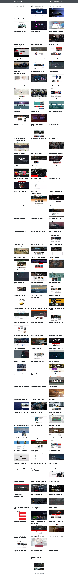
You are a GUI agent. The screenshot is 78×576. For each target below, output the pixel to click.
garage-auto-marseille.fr (35, 508)
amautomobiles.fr (54, 283)
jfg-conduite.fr (36, 374)
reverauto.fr (35, 206)
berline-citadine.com (55, 494)
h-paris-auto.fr (53, 463)
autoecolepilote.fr (37, 550)
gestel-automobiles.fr (56, 86)
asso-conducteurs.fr (55, 361)
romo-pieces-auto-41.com (20, 551)
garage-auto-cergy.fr (55, 191)
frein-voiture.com (54, 451)
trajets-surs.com (54, 482)
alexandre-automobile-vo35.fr (56, 309)
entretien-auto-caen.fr (38, 387)
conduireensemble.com (21, 425)
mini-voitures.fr (36, 494)
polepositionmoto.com (21, 387)
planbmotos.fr (19, 374)
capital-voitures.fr (20, 348)
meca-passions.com (37, 536)
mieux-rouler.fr (54, 270)
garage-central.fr (20, 31)
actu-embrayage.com (21, 335)
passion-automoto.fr (21, 323)
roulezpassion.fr (54, 124)
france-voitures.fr (20, 191)
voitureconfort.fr (54, 295)
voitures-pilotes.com (38, 438)
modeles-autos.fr (19, 86)
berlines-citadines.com (56, 59)
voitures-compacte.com (36, 192)
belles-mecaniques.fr (55, 335)
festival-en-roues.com (56, 31)
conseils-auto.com (55, 179)
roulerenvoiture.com (55, 412)
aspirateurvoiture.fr (21, 438)
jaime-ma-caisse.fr (55, 6)
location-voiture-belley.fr (37, 125)
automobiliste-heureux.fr (19, 45)
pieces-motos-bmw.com (53, 551)
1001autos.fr (35, 166)
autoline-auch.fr (36, 31)
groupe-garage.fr (19, 295)
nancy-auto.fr (18, 59)
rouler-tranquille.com (21, 399)
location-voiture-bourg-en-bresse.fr (20, 536)
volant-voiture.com (20, 361)
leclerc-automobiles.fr (38, 139)
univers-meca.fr (54, 387)
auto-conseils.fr (54, 257)
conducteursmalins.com (39, 308)
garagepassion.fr (19, 219)
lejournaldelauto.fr (37, 71)
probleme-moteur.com (56, 153)
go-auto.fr (52, 399)
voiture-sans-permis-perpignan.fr (38, 522)
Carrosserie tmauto (18, 1)
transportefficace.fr (55, 166)
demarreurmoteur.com (56, 19)
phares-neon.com (37, 6)
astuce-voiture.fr (37, 283)
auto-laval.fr (35, 270)
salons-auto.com (19, 153)
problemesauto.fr (20, 166)
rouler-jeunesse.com (38, 19)
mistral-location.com (21, 99)
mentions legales (56, 1)
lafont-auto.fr (53, 139)
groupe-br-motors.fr (38, 425)
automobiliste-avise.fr (56, 348)
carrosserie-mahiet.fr (56, 323)
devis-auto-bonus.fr (20, 257)
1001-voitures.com (37, 399)
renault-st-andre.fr (20, 6)
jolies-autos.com (36, 412)
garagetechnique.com (38, 463)
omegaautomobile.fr (55, 231)
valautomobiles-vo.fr (38, 59)
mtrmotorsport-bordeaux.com (36, 558)
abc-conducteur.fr (54, 425)
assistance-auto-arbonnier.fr (36, 296)
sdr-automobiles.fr (37, 348)
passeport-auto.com (20, 463)
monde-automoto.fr (55, 469)
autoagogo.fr (35, 451)
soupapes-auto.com (20, 451)
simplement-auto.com (21, 270)
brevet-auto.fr (19, 482)
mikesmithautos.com (38, 361)
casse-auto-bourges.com (18, 495)
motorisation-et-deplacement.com (20, 139)
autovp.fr (17, 111)
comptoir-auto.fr (36, 219)
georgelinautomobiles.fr (57, 438)
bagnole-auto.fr (19, 19)
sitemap (51, 1)
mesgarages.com (37, 44)
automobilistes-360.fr (21, 179)
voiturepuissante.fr (37, 335)
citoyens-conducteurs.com (20, 72)
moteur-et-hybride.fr (55, 244)
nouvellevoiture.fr (55, 99)
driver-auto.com (36, 86)
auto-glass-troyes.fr (55, 206)
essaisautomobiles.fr (55, 111)
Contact (61, 1)
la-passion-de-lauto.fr (56, 521)
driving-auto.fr (53, 44)
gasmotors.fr (18, 124)
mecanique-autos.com (21, 308)
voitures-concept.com (38, 482)
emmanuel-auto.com (38, 231)
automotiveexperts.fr (21, 412)
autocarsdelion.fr (20, 231)
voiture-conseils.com (38, 257)
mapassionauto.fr (37, 179)
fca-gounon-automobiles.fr (36, 469)
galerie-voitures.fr (20, 521)
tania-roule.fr (35, 99)
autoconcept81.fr (37, 244)
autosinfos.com (19, 244)
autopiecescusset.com (56, 536)
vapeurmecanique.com (21, 206)
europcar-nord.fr (19, 469)
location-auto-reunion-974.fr (21, 508)
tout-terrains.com (54, 374)
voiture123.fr (53, 507)
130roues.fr (35, 111)
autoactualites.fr (37, 323)
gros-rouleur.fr (19, 283)
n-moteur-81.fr (53, 71)
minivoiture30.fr (36, 153)
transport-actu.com (55, 219)
